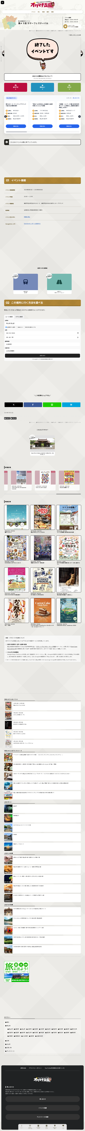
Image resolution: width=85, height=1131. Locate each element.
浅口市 (30, 1032)
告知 (52, 12)
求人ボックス (76, 98)
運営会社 (23, 1068)
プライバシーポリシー (35, 1068)
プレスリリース (10, 1051)
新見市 (61, 1029)
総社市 (49, 1029)
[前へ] (5, 116)
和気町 (36, 1032)
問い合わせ (43, 1099)
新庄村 (61, 1032)
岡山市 (11, 1029)
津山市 (23, 1029)
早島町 (42, 1032)
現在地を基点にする (30, 327)
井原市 (42, 1029)
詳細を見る (27, 217)
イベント (33, 12)
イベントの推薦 (43, 1108)
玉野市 (30, 1029)
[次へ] (79, 116)
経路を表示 (42, 355)
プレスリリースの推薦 (42, 1117)
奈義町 (11, 1036)
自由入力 (20, 327)
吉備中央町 (40, 1036)
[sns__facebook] (33, 404)
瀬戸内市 (74, 1029)
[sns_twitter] (14, 404)
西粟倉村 (17, 1036)
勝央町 (74, 1032)
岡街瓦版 (42, 1079)
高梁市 (55, 1029)
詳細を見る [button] (16, 126)
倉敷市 (17, 1029)
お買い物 (9, 1047)
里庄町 (49, 1032)
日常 (8, 1040)
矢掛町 (55, 1032)
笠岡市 (36, 1029)
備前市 (8, 418)
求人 (39, 12)
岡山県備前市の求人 (11, 98)
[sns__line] (52, 404)
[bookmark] (65, 26)
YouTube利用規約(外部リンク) (55, 1068)
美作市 (23, 1032)
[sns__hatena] (71, 404)
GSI (33, 646)
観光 (48, 12)
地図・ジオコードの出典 (75, 35)
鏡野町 (67, 1032)
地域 (43, 12)
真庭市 (17, 1032)
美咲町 (32, 1036)
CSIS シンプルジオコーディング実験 (46, 646)
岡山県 (14, 418)
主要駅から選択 (11, 327)
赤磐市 (11, 1032)
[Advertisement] (42, 162)
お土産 (8, 1044)
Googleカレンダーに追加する (32, 223)
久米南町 (25, 1036)
